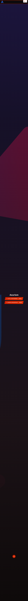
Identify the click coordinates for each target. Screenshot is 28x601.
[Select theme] (25, 1)
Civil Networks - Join (14, 298)
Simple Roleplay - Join (15, 302)
